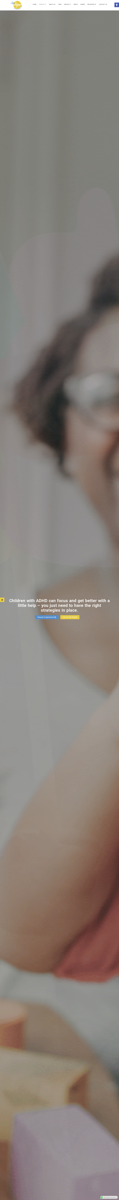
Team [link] (60, 4)
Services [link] (42, 4)
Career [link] (82, 4)
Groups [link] (66, 4)
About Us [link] (52, 4)
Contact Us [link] (103, 4)
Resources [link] (91, 4)
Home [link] (34, 4)
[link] (116, 5)
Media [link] (76, 4)
